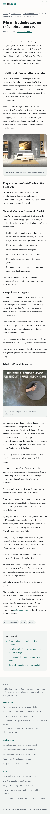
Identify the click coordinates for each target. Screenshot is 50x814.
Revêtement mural (30, 13)
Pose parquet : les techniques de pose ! (19, 759)
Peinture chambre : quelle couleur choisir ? (20, 754)
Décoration (8, 702)
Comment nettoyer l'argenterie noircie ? (19, 716)
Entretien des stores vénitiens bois (17, 781)
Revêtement (16, 13)
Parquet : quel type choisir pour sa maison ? (21, 763)
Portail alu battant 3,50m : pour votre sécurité (22, 711)
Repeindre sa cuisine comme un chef (24, 665)
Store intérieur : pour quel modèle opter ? (20, 776)
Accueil (5, 13)
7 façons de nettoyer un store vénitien (18, 785)
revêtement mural (21, 610)
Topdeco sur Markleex (38, 809)
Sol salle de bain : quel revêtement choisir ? (21, 745)
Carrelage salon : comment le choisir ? (19, 749)
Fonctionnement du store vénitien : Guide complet (24, 798)
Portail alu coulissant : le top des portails (20, 707)
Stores (6, 771)
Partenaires (21, 809)
